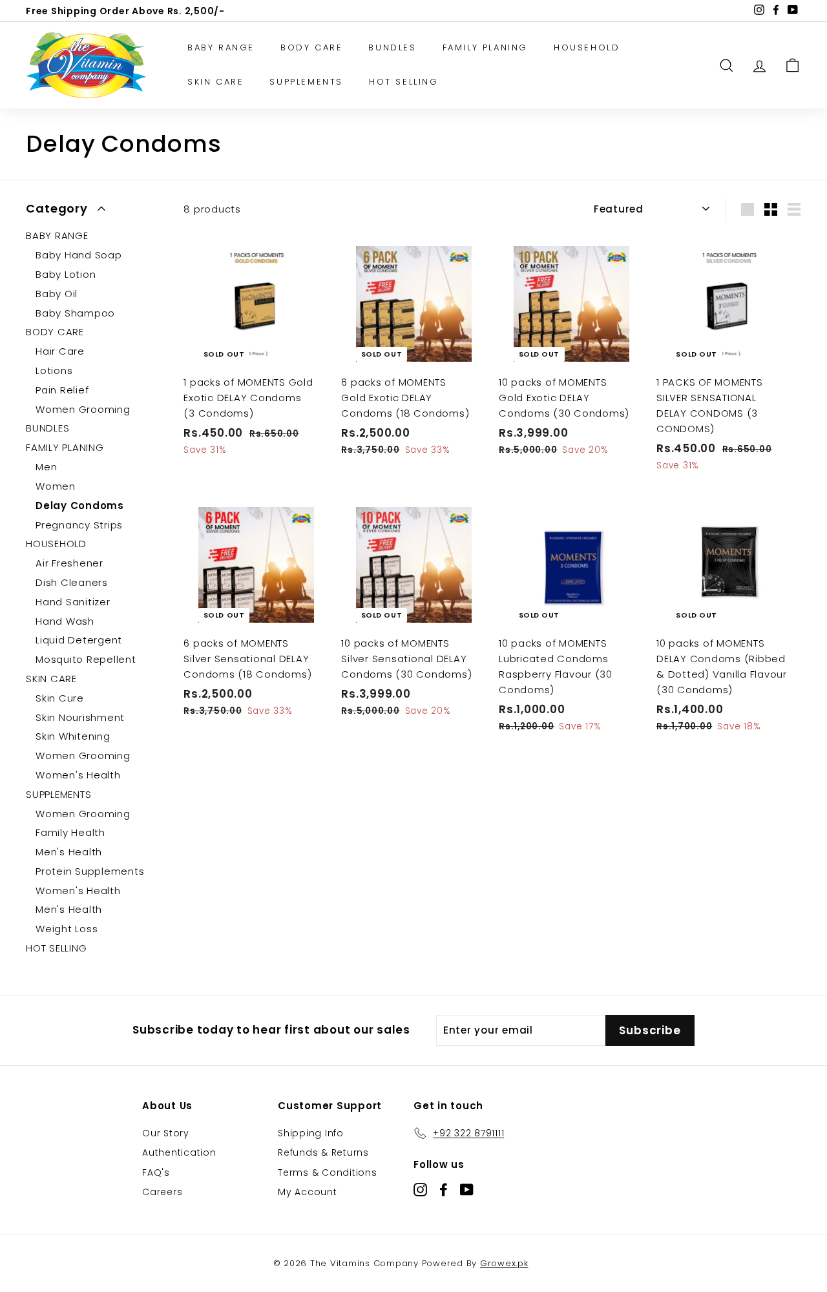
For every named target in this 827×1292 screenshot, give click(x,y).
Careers (162, 1191)
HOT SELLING (404, 82)
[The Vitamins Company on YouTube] (467, 1189)
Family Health (70, 832)
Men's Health (69, 852)
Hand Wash (65, 621)
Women (56, 486)
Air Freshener (69, 563)
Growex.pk (504, 1263)
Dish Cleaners (72, 582)
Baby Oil (57, 293)
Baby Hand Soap (79, 255)
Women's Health (78, 775)
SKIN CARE (215, 82)
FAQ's (156, 1172)
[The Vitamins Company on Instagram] (420, 1189)
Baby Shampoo (75, 313)
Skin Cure (60, 698)
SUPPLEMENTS (306, 82)
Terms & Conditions (327, 1172)
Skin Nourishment (80, 717)
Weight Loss (67, 928)
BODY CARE (311, 47)
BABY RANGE (221, 47)
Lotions (54, 370)
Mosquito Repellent (86, 659)
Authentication (179, 1152)
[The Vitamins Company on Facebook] (443, 1189)
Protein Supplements (90, 871)
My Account (307, 1191)
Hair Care (60, 351)
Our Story (165, 1133)
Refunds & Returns (323, 1152)
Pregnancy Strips (79, 525)
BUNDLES (392, 47)
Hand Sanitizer (73, 602)
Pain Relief (62, 390)
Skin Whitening (73, 736)
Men (46, 467)
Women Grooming (83, 409)
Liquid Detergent (79, 640)
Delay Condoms (80, 505)
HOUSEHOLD (587, 47)
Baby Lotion (66, 274)
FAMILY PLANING (485, 47)
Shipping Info (311, 1133)
